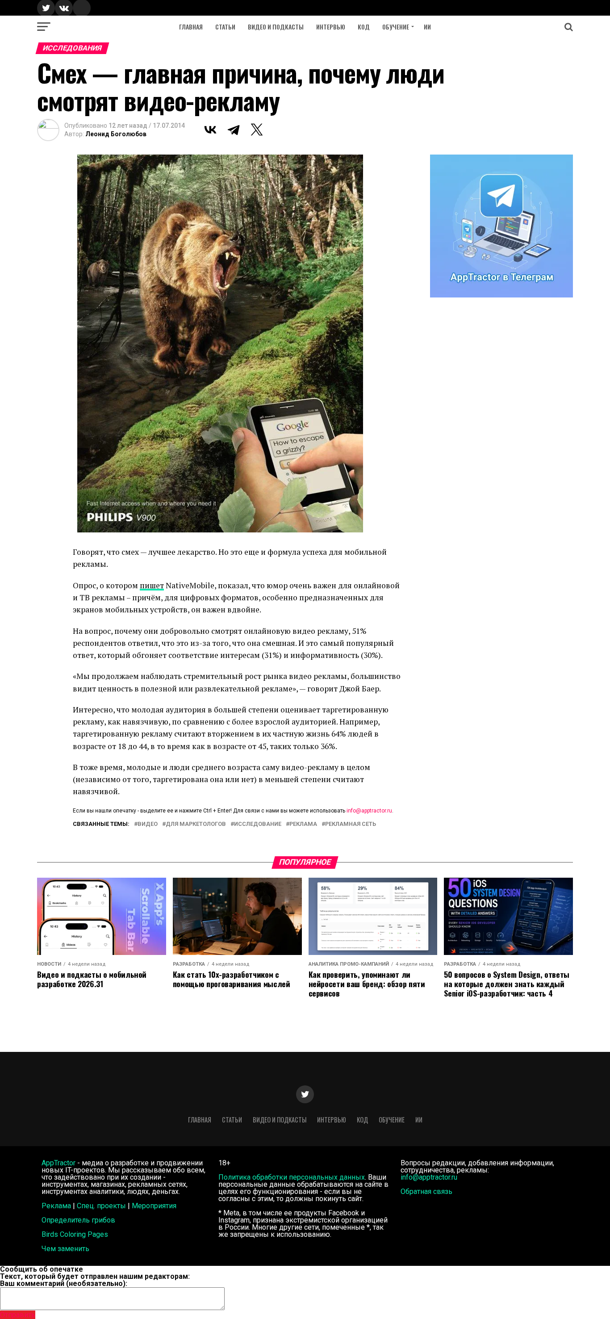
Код (364, 26)
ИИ (427, 26)
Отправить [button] (17, 1315)
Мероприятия (154, 1206)
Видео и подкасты (276, 26)
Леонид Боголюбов (115, 134)
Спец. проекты (101, 1206)
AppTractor (58, 1163)
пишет (152, 585)
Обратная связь (426, 1191)
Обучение (395, 26)
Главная (191, 26)
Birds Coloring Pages (75, 1234)
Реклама (56, 1206)
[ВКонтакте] (210, 129)
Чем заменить (65, 1248)
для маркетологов (196, 824)
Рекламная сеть (350, 824)
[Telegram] (233, 129)
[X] (256, 129)
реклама (303, 824)
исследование (257, 824)
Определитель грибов (78, 1220)
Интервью (330, 26)
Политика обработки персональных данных (291, 1177)
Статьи (225, 26)
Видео (148, 824)
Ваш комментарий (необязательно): (63, 1283)
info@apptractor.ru (369, 811)
